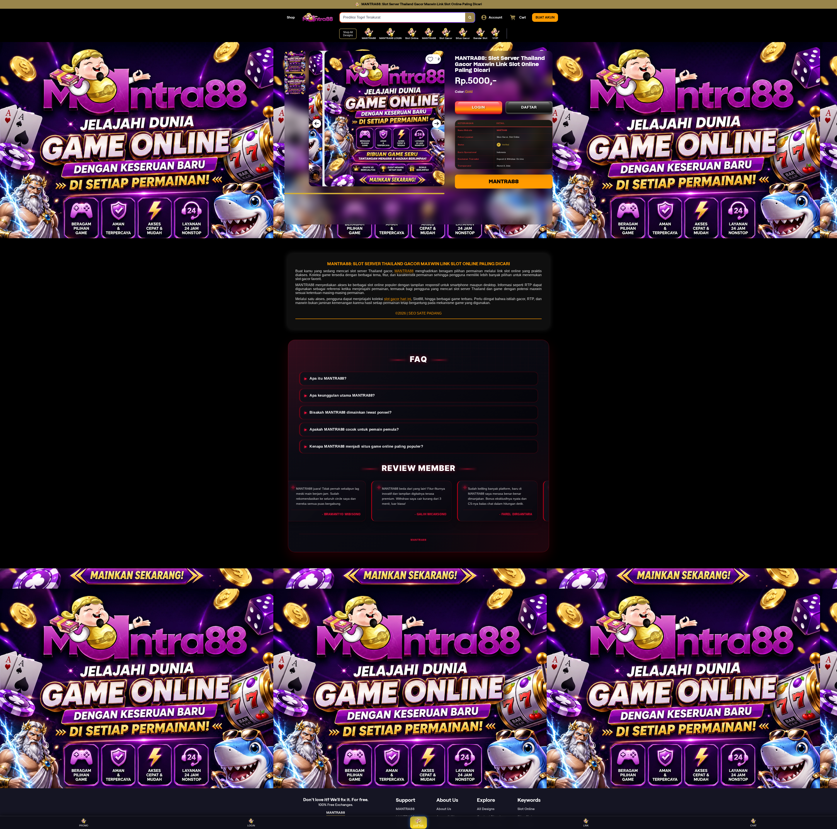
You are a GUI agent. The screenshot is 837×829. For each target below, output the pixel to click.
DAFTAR (529, 107)
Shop (291, 17)
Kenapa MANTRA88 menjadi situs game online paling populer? (366, 446)
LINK (586, 825)
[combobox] (402, 17)
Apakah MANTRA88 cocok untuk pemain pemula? (354, 429)
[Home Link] (317, 17)
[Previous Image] (317, 123)
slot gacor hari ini (397, 299)
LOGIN (478, 107)
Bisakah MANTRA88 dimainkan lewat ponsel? (350, 412)
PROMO (83, 825)
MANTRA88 (504, 181)
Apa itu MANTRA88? (328, 378)
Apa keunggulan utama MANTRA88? (342, 395)
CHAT (753, 825)
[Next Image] (436, 123)
